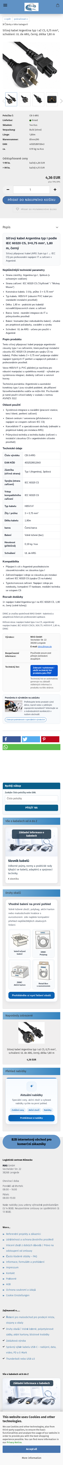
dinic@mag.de (45, 646)
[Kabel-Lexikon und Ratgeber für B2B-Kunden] (31, 842)
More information (31, 1458)
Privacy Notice (14, 1442)
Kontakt (10, 1273)
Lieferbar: (8, 120)
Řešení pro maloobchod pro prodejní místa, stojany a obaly (30, 1320)
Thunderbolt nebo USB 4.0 (20, 1358)
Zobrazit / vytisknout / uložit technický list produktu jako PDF (43, 670)
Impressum (12, 1267)
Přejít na (31, 807)
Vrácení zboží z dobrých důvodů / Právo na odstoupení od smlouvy (30, 1248)
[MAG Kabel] (31, 7)
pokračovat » (21, 19)
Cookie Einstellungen (17, 1295)
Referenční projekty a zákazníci (23, 1234)
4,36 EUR (31, 1059)
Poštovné (11, 1278)
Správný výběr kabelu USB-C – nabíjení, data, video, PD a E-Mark (31, 1350)
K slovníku (13, 878)
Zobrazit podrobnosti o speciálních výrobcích (25, 720)
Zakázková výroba (16, 1340)
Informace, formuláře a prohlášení (25, 1261)
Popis (6, 227)
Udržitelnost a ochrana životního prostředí (30, 1239)
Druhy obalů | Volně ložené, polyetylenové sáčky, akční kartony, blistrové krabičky (30, 1332)
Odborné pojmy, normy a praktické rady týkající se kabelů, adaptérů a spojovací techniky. (30, 869)
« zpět (7, 19)
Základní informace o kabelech (31, 834)
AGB (8, 1284)
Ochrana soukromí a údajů (21, 1289)
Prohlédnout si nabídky (31, 1118)
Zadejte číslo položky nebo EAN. (20, 792)
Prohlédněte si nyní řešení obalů (31, 995)
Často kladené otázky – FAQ (21, 1256)
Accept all (31, 1449)
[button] (8, 190)
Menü (5, 5)
